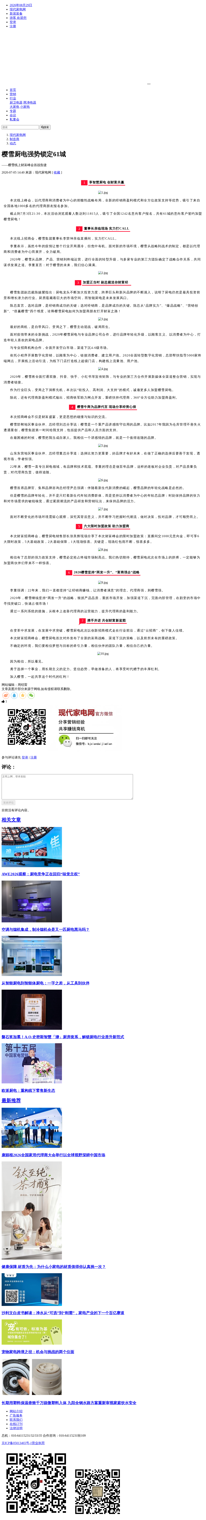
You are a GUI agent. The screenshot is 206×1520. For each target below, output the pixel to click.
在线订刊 (16, 1424)
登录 (13, 22)
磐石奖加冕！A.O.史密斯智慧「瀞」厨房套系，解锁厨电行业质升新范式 (63, 1037)
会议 (13, 115)
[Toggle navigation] (148, 84)
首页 (13, 90)
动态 (13, 143)
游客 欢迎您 (18, 17)
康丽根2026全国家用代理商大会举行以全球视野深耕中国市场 (53, 1155)
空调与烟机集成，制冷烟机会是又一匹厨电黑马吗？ (46, 929)
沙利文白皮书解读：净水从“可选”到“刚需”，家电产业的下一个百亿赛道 (63, 1313)
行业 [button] (13, 98)
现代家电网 (18, 9)
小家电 (25, 106)
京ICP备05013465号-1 (17, 1443)
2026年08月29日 (21, 5)
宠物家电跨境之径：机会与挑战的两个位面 (38, 1352)
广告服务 (16, 1415)
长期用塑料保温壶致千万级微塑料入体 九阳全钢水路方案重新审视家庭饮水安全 (69, 1403)
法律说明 (16, 1428)
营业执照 (38, 1443)
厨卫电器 (16, 102)
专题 (13, 111)
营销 (13, 94)
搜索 (46, 127)
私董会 (14, 119)
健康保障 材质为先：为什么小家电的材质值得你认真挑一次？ (54, 1267)
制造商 (14, 139)
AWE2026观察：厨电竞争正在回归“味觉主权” (41, 874)
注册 (13, 26)
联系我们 (16, 1419)
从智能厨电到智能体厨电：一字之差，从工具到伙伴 (46, 983)
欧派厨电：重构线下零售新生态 (28, 1090)
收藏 (57, 172)
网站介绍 (16, 1411)
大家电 (14, 106)
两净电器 (29, 102)
